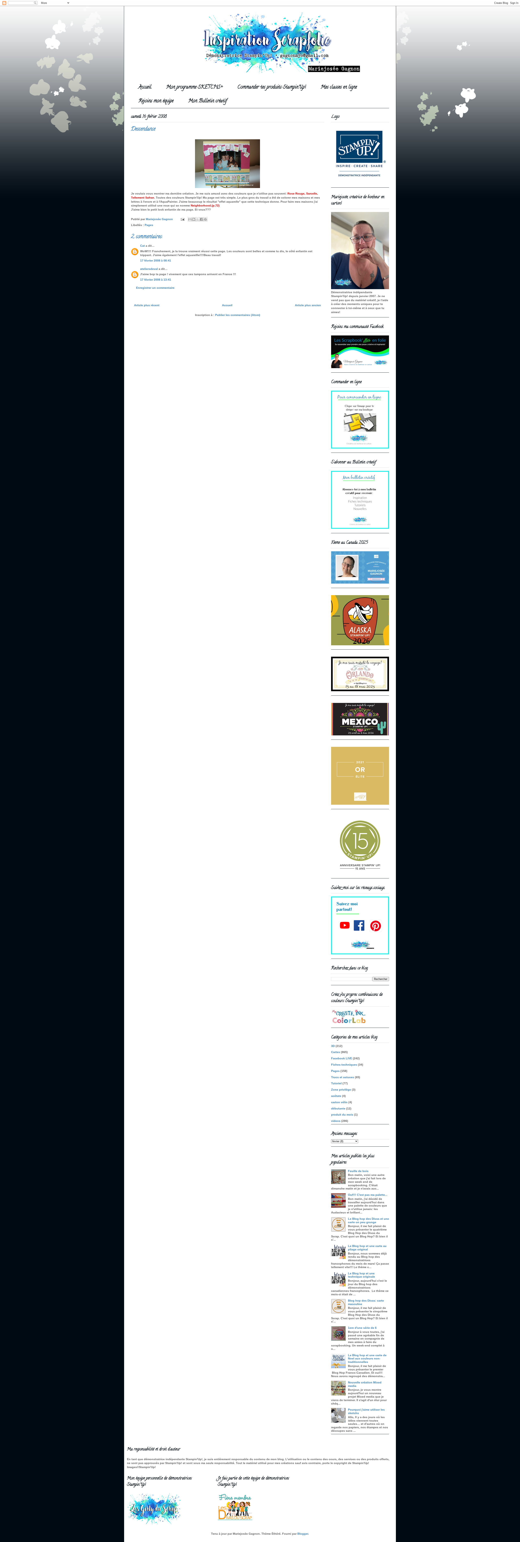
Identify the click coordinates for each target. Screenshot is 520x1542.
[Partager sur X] (198, 219)
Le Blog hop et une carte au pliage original (367, 1247)
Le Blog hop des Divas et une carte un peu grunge (368, 1220)
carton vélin (339, 1102)
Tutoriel (336, 1083)
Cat (142, 245)
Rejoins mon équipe (155, 101)
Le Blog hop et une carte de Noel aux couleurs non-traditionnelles (367, 1359)
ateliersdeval (149, 268)
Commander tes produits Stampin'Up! (271, 87)
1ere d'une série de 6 (362, 1327)
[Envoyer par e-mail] (190, 219)
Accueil (144, 87)
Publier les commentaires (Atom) (237, 315)
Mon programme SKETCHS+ (194, 87)
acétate (336, 1096)
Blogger (302, 1533)
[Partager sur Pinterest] (205, 219)
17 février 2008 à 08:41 (155, 260)
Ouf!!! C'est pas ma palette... (367, 1194)
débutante (338, 1108)
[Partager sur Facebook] (201, 219)
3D (333, 1046)
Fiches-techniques (344, 1064)
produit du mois (342, 1114)
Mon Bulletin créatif (207, 101)
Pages (149, 225)
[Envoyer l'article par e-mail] (182, 219)
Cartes (335, 1052)
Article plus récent (146, 305)
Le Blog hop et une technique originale (361, 1275)
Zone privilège (341, 1089)
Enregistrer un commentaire (155, 287)
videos (335, 1120)
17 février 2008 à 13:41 (155, 279)
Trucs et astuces (342, 1077)
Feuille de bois (358, 1171)
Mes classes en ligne (339, 87)
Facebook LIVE (341, 1058)
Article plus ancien (308, 305)
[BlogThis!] (194, 219)
